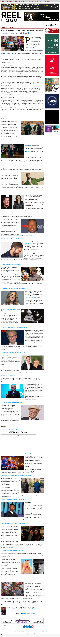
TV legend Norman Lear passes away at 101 (12, 402)
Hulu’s (13, 129)
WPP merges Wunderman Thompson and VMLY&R (15, 352)
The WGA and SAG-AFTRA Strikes (12, 579)
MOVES (36, 1)
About (15, 631)
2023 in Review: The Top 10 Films (10, 429)
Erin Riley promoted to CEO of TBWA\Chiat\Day (14, 288)
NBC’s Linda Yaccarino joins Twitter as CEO (13, 192)
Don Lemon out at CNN (8, 213)
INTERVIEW (31, 1)
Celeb (16, 1)
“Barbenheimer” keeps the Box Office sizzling (12, 550)
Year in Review (7, 27)
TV (52, 1)
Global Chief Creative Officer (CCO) (33, 242)
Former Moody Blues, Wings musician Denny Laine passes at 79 (10, 309)
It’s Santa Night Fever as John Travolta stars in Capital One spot (17, 453)
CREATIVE (11, 1)
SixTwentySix (7, 160)
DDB (36, 243)
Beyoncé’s (28, 151)
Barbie (3, 555)
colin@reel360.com (12, 608)
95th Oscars (10, 547)
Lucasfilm (14, 271)
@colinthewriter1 (32, 608)
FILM (26, 1)
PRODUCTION (47, 1)
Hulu (31, 145)
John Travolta (35, 456)
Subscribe (29, 631)
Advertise (21, 631)
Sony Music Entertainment (7, 186)
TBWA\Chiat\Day (30, 297)
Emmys (4, 1)
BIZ (7, 1)
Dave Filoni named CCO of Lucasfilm (11, 264)
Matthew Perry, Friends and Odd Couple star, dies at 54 (15, 327)
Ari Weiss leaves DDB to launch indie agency (13, 238)
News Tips (44, 631)
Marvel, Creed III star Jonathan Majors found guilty (14, 499)
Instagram (32, 613)
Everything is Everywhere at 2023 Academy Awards (13, 523)
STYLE (22, 1)
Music (41, 1)
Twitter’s (30, 201)
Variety (16, 229)
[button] (56, 1)
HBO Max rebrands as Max (9, 375)
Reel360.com (22, 633)
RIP (19, 1)
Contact (37, 631)
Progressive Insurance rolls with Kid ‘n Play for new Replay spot (16, 475)
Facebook (24, 613)
